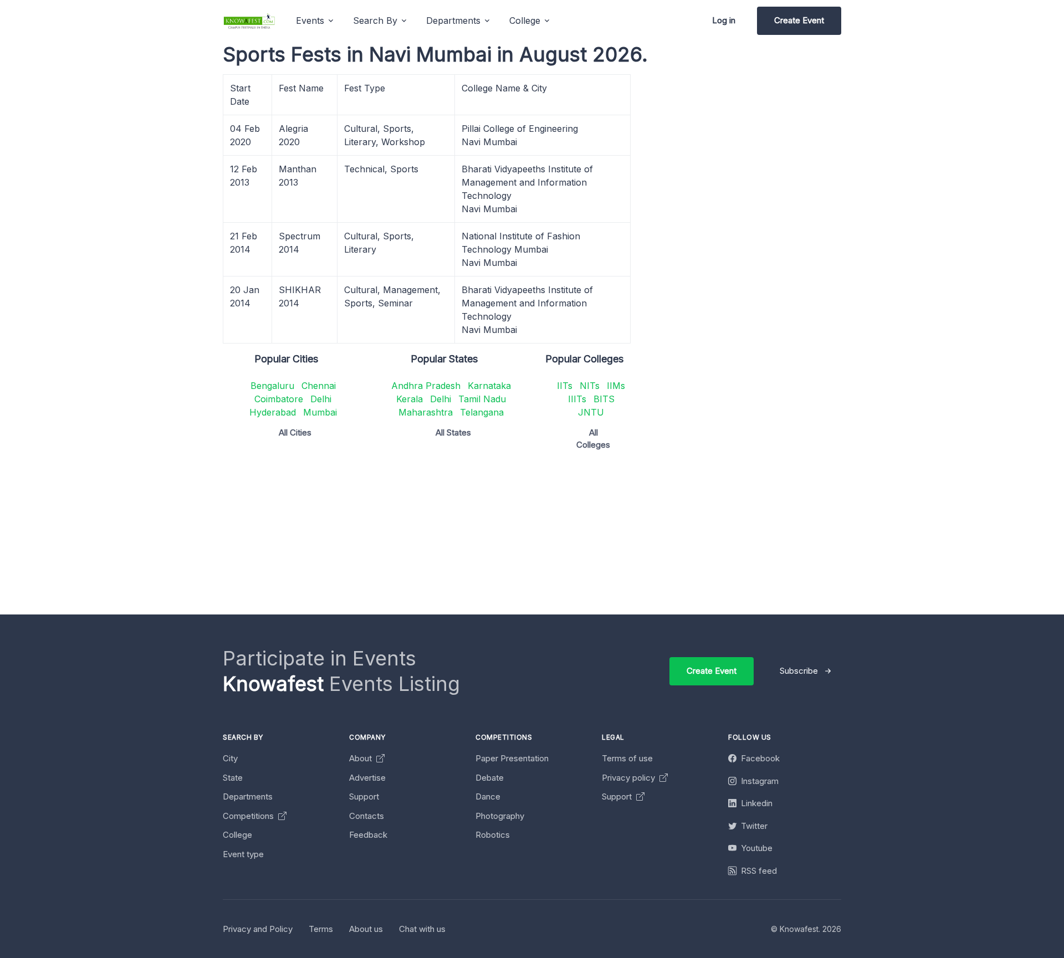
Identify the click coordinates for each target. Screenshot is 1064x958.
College (237, 834)
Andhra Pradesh (426, 385)
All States (453, 432)
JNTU (591, 412)
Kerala (409, 398)
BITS (604, 398)
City (230, 758)
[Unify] (249, 21)
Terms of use (627, 758)
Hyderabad (272, 412)
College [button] (524, 20)
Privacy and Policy (258, 929)
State (233, 777)
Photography (499, 816)
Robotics (492, 834)
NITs (590, 385)
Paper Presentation (512, 758)
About (361, 758)
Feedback (368, 834)
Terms (321, 929)
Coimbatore (278, 398)
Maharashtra (425, 412)
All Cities (295, 432)
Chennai (318, 385)
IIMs (616, 385)
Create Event (799, 20)
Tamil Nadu (482, 398)
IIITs (577, 398)
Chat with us (422, 929)
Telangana (482, 412)
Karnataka (489, 385)
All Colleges (593, 438)
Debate (489, 777)
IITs (564, 385)
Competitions (249, 816)
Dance (487, 796)
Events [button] (310, 20)
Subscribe (799, 670)
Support (364, 796)
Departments (248, 796)
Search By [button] (375, 20)
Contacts (366, 816)
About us (366, 929)
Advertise (367, 777)
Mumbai (320, 412)
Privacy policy (629, 777)
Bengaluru (272, 385)
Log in (723, 20)
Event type (243, 854)
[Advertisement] (555, 536)
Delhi (320, 398)
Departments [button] (453, 20)
